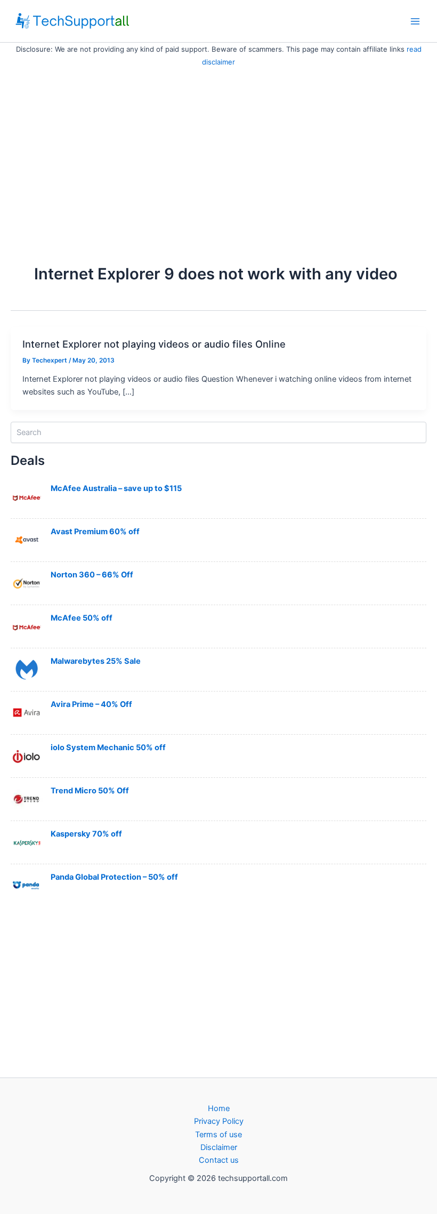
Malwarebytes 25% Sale (96, 661)
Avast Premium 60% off (95, 531)
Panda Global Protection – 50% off (114, 877)
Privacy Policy (219, 1121)
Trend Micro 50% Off (90, 790)
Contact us (219, 1160)
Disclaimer (218, 1147)
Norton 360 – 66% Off (92, 575)
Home (219, 1108)
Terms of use (218, 1134)
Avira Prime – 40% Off (91, 704)
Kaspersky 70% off (86, 834)
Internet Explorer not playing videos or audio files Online (154, 344)
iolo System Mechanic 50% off (108, 747)
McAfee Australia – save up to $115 (116, 488)
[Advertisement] (218, 148)
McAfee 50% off (81, 618)
